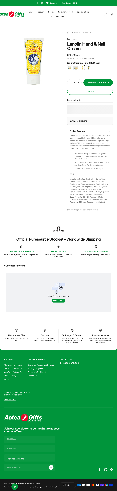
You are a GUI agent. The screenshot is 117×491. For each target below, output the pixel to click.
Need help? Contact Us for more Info (84, 210)
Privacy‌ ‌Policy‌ (10, 376)
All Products (87, 32)
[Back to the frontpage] (68, 32)
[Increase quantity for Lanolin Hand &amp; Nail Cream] (78, 82)
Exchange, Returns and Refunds (41, 365)
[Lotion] (88, 67)
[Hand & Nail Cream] (82, 67)
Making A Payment (35, 368)
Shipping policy (40, 487)
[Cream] (76, 67)
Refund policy (8, 487)
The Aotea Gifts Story (13, 368)
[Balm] (69, 67)
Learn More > (10, 399)
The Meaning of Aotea (13, 365)
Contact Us (32, 376)
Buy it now (90, 91)
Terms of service (29, 487)
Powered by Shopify (32, 483)
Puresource (72, 39)
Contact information (52, 487)
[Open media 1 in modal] (33, 60)
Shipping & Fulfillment (37, 372)
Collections (76, 32)
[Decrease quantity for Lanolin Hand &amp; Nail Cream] (70, 82)
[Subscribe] (51, 467)
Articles (7, 379)
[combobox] (55, 3)
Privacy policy (18, 487)
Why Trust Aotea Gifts (13, 372)
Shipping (78, 58)
